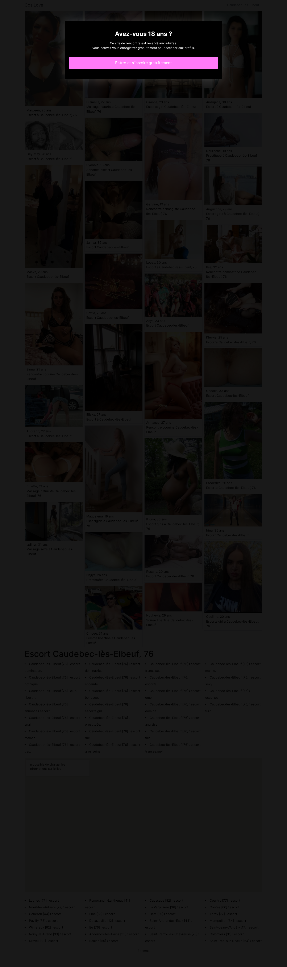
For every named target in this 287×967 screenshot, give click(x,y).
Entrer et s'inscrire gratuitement (143, 63)
